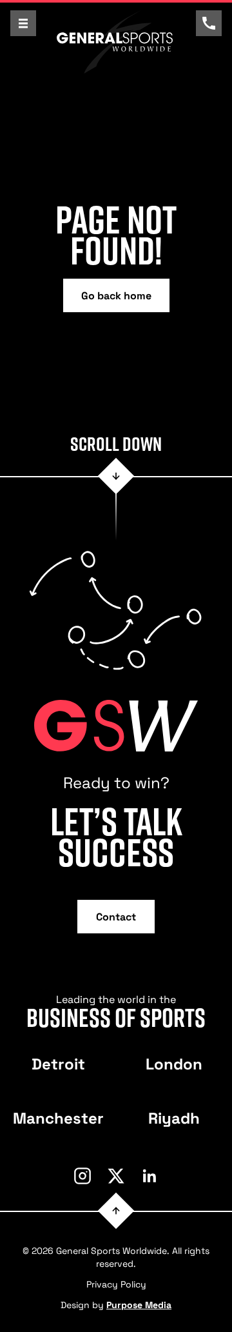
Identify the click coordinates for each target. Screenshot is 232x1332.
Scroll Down (116, 444)
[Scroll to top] (116, 1210)
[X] (116, 1176)
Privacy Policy (116, 1284)
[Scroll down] (116, 476)
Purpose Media (138, 1304)
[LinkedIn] (149, 1176)
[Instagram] (82, 1176)
